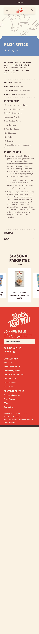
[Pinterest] (9, 50)
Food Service (9, 399)
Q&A (7, 239)
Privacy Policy (17, 417)
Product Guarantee (12, 395)
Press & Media (10, 382)
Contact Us (9, 407)
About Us (8, 362)
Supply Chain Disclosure (10, 419)
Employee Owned (12, 366)
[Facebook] (5, 50)
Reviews (8, 232)
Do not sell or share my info (26, 419)
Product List (9, 386)
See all (19, 265)
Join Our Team (10, 378)
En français (19, 2)
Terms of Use (7, 417)
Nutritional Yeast (17, 109)
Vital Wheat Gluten (19, 105)
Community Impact (12, 370)
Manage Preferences (9, 422)
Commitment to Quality (14, 374)
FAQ (6, 403)
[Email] (17, 50)
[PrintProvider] (13, 50)
